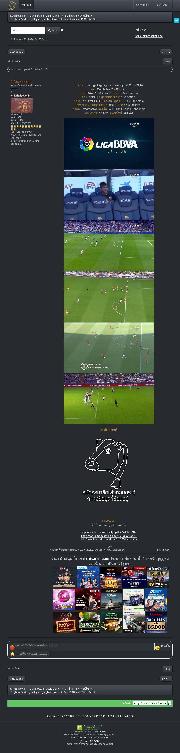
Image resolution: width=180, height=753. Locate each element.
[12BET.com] (134, 576)
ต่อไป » (166, 52)
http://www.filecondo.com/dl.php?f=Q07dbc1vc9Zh (109, 539)
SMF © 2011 (87, 737)
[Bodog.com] (156, 621)
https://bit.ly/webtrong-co (149, 35)
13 (86, 716)
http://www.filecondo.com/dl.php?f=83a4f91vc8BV (109, 532)
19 (107, 716)
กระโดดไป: (127, 703)
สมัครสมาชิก (143, 4)
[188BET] (110, 576)
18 (104, 716)
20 (111, 716)
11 (79, 716)
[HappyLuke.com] (64, 599)
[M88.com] (64, 576)
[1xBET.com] (156, 599)
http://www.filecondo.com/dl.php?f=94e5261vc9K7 (109, 535)
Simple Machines (101, 737)
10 (76, 716)
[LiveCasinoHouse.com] (66, 621)
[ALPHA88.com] (89, 621)
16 (97, 716)
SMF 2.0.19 (76, 737)
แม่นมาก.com (97, 558)
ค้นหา (54, 30)
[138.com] (87, 599)
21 (114, 716)
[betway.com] (134, 621)
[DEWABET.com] (111, 621)
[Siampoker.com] (133, 599)
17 (100, 716)
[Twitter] (177, 21)
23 (121, 716)
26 (132, 716)
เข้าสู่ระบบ (162, 4)
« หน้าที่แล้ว (16, 52)
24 (125, 716)
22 (118, 716)
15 (93, 716)
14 (90, 716)
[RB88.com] (111, 599)
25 (128, 716)
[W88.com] (158, 576)
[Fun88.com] (88, 576)
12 (83, 716)
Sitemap (50, 716)
